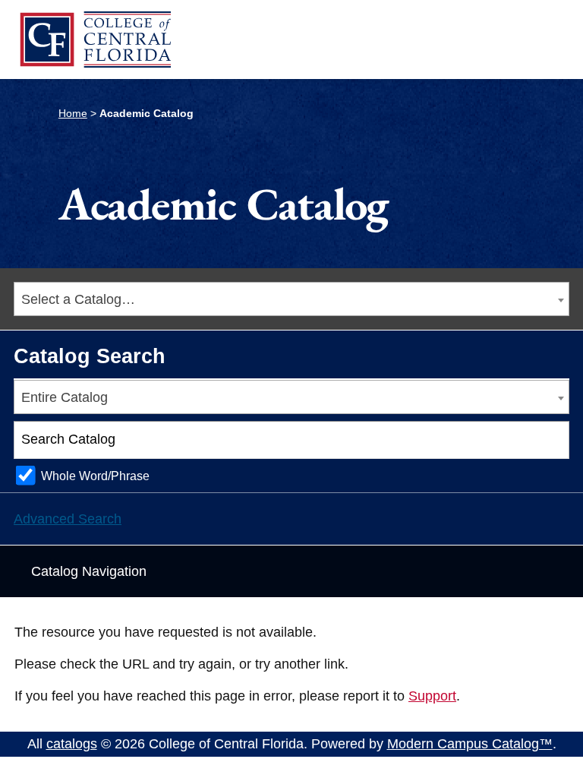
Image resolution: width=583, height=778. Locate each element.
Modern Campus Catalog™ (470, 743)
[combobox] (291, 299)
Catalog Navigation (89, 571)
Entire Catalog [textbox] (64, 397)
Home (72, 113)
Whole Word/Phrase (95, 475)
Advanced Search (67, 519)
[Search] (551, 440)
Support (432, 696)
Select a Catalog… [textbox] (78, 299)
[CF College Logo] (95, 39)
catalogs (71, 743)
